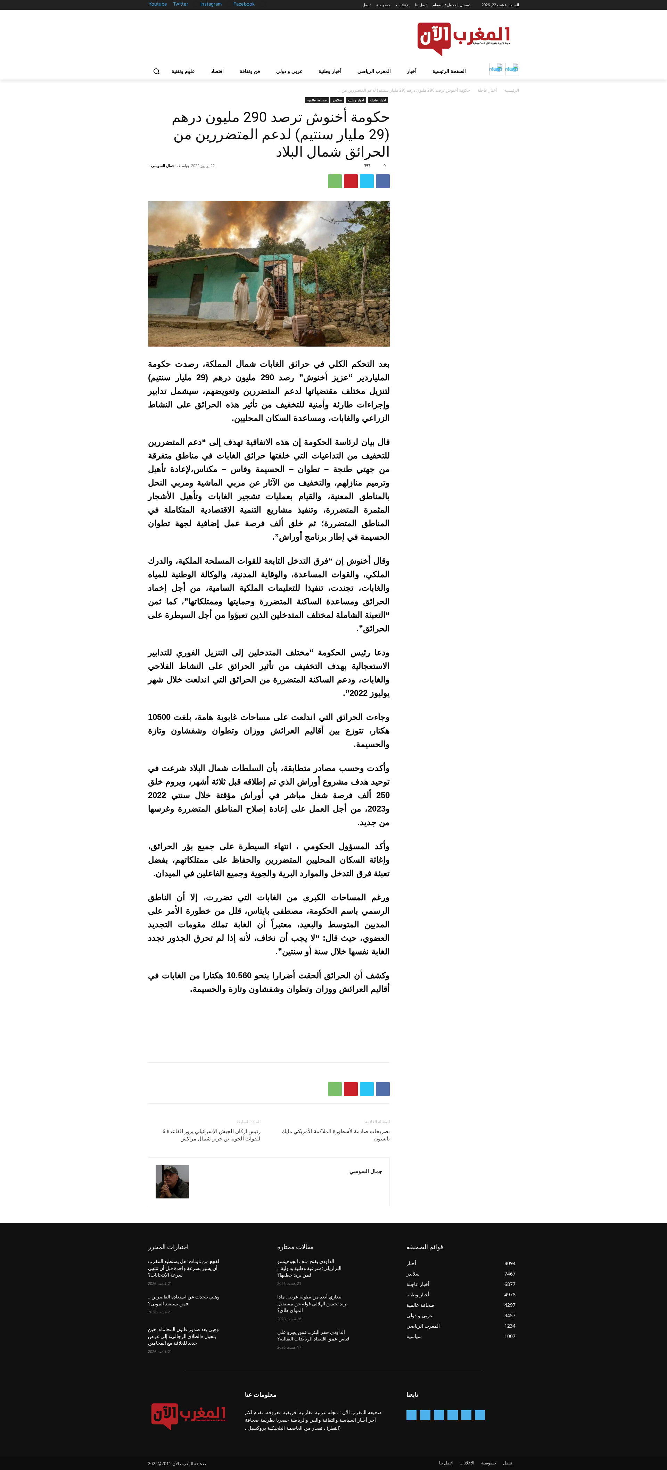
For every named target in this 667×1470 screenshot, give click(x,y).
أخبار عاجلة (487, 90)
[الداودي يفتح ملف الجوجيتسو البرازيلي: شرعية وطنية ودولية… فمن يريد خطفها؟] (373, 1270)
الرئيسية (511, 90)
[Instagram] (230, 4)
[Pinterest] (351, 181)
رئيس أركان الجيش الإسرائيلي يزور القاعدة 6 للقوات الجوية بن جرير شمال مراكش (212, 1135)
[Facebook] (263, 4)
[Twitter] (196, 4)
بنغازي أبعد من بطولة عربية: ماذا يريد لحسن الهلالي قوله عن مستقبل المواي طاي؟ (312, 1303)
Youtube (158, 4)
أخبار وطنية (356, 100)
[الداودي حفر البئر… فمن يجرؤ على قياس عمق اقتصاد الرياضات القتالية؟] (373, 1341)
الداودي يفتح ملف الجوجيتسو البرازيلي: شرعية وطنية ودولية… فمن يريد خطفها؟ (309, 1268)
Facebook (244, 4)
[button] (156, 71)
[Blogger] (480, 1415)
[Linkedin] (439, 1415)
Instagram (211, 4)
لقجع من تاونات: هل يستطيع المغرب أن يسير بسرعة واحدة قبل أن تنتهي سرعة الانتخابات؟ (183, 1268)
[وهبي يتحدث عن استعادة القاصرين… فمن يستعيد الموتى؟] (244, 1305)
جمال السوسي (162, 165)
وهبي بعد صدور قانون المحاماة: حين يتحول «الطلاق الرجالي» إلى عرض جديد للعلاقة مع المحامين (183, 1336)
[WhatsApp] (335, 181)
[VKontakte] (411, 1415)
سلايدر (337, 100)
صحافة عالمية (317, 100)
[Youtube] (169, 4)
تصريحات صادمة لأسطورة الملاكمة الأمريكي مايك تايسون (336, 1135)
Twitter (180, 4)
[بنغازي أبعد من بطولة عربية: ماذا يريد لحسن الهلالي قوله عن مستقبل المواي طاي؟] (373, 1305)
